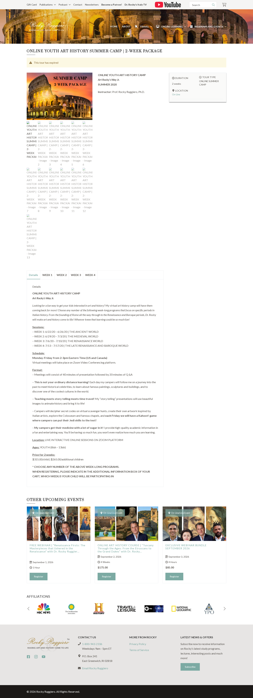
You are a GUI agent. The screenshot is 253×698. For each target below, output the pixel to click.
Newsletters (92, 4)
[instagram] (36, 656)
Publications (46, 4)
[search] (213, 5)
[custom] (28, 656)
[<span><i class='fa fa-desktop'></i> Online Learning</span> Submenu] (184, 26)
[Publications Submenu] (54, 4)
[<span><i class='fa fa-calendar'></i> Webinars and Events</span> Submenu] (224, 26)
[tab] (33, 275)
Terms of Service (139, 650)
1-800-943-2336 (92, 644)
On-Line (176, 94)
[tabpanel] (95, 381)
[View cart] (224, 4)
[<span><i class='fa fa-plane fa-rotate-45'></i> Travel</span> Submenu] (150, 26)
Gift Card (32, 4)
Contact (77, 4)
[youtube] (43, 656)
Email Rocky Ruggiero (95, 668)
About (126, 26)
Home (114, 26)
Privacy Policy (137, 644)
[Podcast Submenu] (69, 4)
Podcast (63, 4)
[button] (28, 608)
